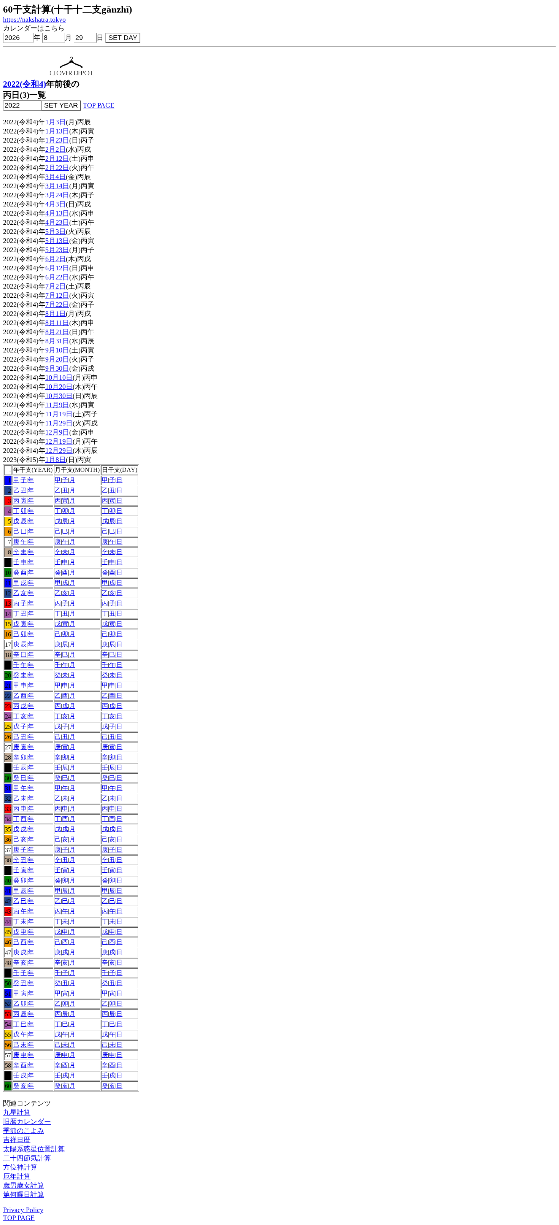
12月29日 (59, 450)
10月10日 (59, 377)
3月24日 (57, 195)
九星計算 (16, 1112)
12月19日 (59, 441)
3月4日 (55, 177)
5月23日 (57, 250)
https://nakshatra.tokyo (34, 19)
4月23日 (57, 222)
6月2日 (55, 259)
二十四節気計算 (27, 1158)
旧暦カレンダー (27, 1121)
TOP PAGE (98, 105)
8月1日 (55, 313)
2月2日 (55, 149)
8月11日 (57, 323)
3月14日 (57, 186)
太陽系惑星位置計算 (34, 1149)
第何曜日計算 (23, 1194)
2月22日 (57, 167)
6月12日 (57, 268)
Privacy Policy (23, 1210)
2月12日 (57, 158)
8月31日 (57, 341)
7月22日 (57, 304)
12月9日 (57, 432)
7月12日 (57, 295)
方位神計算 (20, 1167)
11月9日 (57, 405)
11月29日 (59, 423)
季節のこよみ (23, 1131)
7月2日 (55, 286)
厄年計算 (16, 1176)
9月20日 (57, 359)
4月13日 (57, 213)
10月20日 (59, 386)
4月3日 (55, 204)
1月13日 (57, 131)
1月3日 (55, 122)
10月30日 (59, 396)
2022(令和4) (24, 84)
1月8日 (55, 459)
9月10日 (57, 350)
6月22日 (57, 277)
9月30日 (57, 368)
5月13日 (57, 240)
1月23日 (57, 140)
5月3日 (55, 231)
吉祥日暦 (16, 1140)
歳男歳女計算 (23, 1185)
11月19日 (59, 414)
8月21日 (57, 332)
